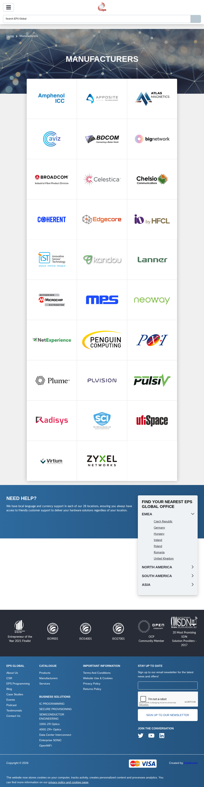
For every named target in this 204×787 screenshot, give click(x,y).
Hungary (159, 534)
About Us (12, 672)
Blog (9, 689)
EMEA (147, 514)
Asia (146, 585)
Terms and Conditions (97, 672)
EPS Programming (18, 683)
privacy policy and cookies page (68, 782)
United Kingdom (164, 558)
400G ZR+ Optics (50, 729)
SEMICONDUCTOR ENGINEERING (51, 716)
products (44, 672)
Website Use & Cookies (98, 678)
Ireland (158, 540)
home (10, 35)
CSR (9, 678)
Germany (159, 527)
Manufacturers (48, 678)
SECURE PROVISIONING (55, 709)
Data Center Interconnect (55, 734)
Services (44, 683)
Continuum (191, 762)
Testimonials (14, 710)
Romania (159, 552)
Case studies (14, 694)
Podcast (11, 705)
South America (157, 576)
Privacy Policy (91, 683)
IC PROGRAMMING (52, 703)
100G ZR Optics (49, 724)
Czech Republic (163, 521)
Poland (158, 546)
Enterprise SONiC (50, 740)
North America (157, 567)
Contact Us (13, 715)
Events (10, 699)
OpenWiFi (45, 745)
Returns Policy (92, 689)
